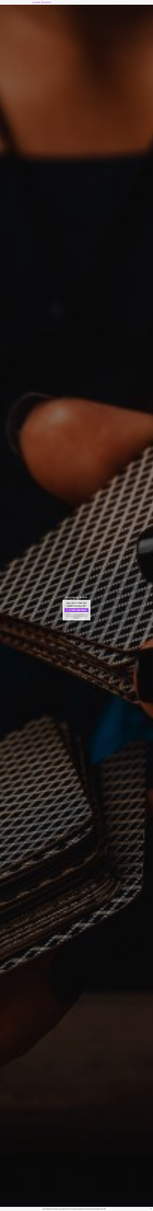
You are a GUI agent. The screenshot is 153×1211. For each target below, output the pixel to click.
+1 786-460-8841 (77, 610)
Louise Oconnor (41, 2)
